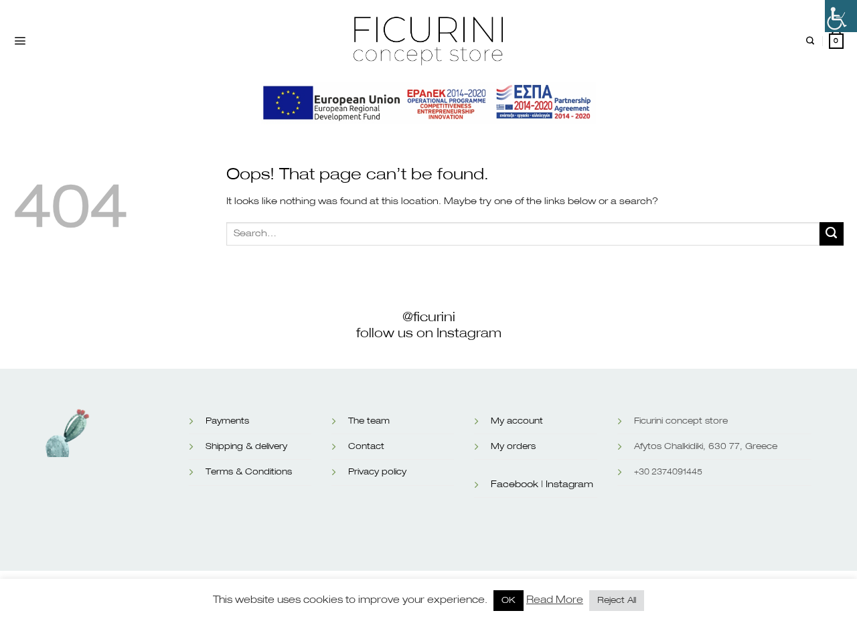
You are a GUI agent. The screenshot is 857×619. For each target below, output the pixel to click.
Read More (554, 600)
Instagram (569, 484)
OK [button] (508, 600)
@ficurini (428, 317)
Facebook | (517, 484)
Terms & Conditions (249, 472)
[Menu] (19, 41)
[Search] (810, 41)
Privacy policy (377, 472)
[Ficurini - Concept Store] (428, 41)
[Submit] (832, 234)
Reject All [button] (616, 600)
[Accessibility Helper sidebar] (841, 16)
